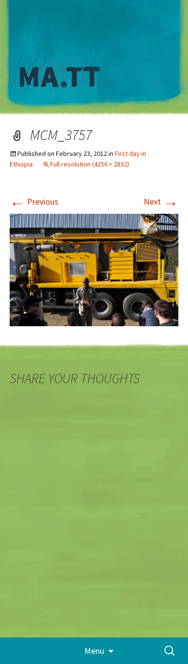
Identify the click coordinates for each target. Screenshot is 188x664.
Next (161, 201)
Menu (94, 650)
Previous (34, 201)
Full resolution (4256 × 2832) (89, 164)
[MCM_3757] (94, 269)
